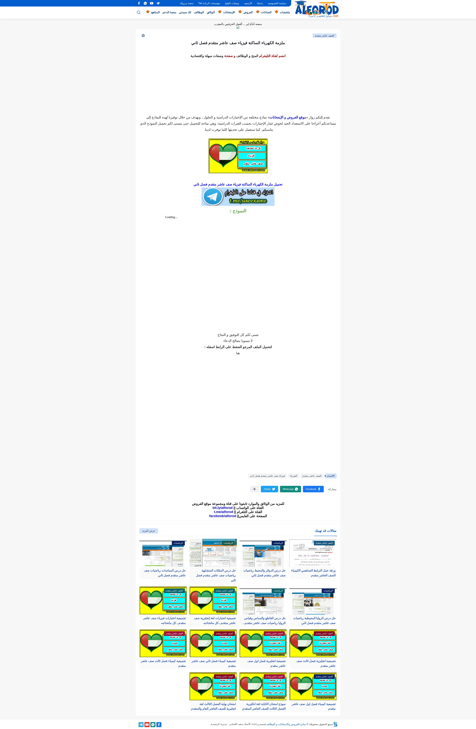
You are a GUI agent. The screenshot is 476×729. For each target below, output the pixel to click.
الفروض (248, 12)
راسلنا (260, 3)
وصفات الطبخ (232, 3)
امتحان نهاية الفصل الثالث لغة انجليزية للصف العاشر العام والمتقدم (213, 706)
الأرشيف (248, 3)
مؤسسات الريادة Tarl (209, 3)
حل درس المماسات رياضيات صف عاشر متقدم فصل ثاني (165, 573)
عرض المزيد (148, 530)
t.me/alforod (223, 512)
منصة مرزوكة (186, 3)
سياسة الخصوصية (277, 3)
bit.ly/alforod (223, 508)
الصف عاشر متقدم (324, 35)
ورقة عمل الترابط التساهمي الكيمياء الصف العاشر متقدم (313, 573)
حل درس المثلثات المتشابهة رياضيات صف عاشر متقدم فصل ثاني (216, 575)
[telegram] (158, 3)
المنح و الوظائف (247, 56)
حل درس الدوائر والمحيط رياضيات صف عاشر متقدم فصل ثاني (264, 573)
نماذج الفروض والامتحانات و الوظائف (286, 724)
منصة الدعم (169, 12)
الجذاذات (266, 12)
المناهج (155, 12)
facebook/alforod (222, 516)
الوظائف (199, 12)
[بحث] (138, 12)
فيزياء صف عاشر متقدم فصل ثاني (267, 475)
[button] (313, 489)
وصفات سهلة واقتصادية (207, 56)
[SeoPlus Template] (335, 724)
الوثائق (211, 12)
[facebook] (139, 3)
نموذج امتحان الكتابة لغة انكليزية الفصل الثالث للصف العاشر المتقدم (264, 706)
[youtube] (151, 3)
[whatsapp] (145, 3)
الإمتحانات (229, 12)
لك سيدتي (185, 12)
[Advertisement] (238, 85)
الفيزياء (293, 475)
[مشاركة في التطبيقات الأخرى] (254, 489)
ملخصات (285, 12)
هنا (238, 353)
